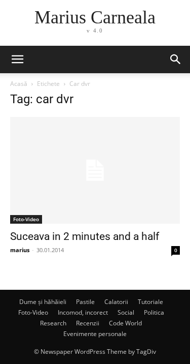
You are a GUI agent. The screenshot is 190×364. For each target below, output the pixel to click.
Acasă (18, 83)
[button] (176, 59)
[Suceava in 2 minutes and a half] (95, 170)
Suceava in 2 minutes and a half (84, 236)
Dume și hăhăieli (42, 301)
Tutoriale (150, 301)
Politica (154, 312)
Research (53, 323)
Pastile (85, 301)
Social (126, 312)
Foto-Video (26, 219)
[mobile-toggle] (17, 59)
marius (19, 250)
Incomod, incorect (83, 312)
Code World (125, 323)
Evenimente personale (95, 333)
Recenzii (87, 323)
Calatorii (116, 301)
